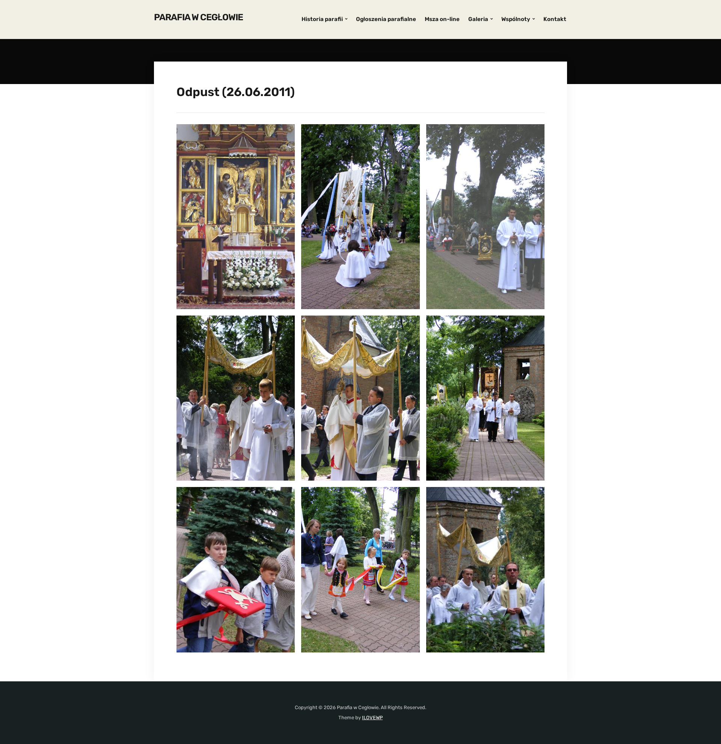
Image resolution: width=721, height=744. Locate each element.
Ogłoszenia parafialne (386, 19)
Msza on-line (442, 19)
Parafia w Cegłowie (198, 17)
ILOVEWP (372, 717)
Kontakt (554, 19)
